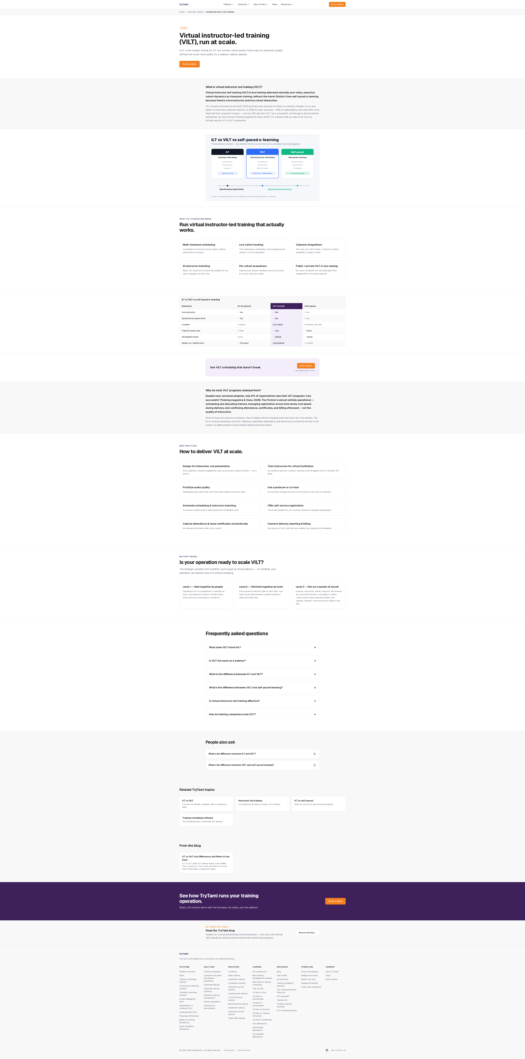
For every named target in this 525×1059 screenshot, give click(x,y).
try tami (183, 953)
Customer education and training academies (213, 978)
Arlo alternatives (260, 1023)
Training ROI (282, 1000)
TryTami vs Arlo (259, 992)
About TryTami (332, 971)
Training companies (212, 971)
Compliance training (237, 983)
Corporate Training (195, 12)
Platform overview (187, 971)
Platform (227, 4)
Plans (274, 4)
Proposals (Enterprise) (189, 1016)
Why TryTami (259, 4)
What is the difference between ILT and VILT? (262, 674)
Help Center (282, 975)
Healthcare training (236, 1008)
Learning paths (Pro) (188, 1012)
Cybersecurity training (237, 993)
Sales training (234, 975)
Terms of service (243, 1050)
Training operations (212, 1001)
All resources (282, 979)
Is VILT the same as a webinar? (262, 661)
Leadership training (236, 979)
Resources (286, 4)
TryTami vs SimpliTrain (262, 1020)
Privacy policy (229, 1050)
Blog (279, 971)
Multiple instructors (309, 975)
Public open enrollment (311, 987)
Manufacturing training (238, 1004)
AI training (232, 971)
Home (181, 12)
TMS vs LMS (258, 988)
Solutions (242, 4)
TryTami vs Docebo (261, 1009)
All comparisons (260, 971)
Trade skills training (236, 1018)
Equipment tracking (309, 983)
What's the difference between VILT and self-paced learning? (262, 687)
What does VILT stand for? (262, 647)
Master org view (308, 979)
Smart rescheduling (309, 971)
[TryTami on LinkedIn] (327, 1050)
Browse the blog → (308, 932)
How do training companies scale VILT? (262, 714)
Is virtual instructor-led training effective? (262, 701)
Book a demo (337, 4)
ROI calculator (283, 996)
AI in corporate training (287, 1010)
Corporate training (211, 985)
